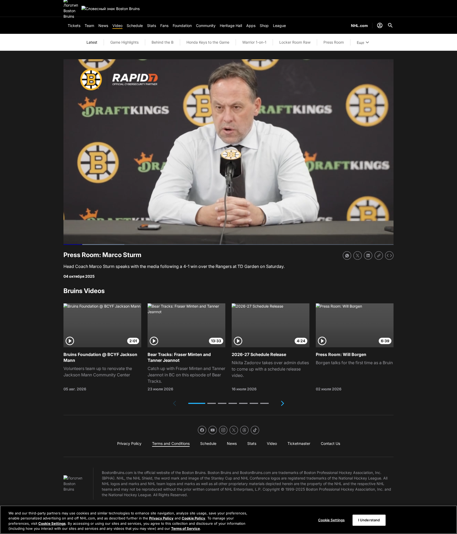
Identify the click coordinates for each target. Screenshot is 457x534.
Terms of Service (185, 528)
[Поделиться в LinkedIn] (368, 255)
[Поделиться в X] (357, 255)
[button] (196, 403)
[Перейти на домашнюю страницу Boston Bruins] (110, 8)
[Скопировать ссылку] (378, 255)
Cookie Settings (52, 523)
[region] (228, 519)
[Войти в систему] (380, 25)
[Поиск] (390, 25)
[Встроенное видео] (389, 255)
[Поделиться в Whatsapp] (347, 255)
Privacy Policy (161, 518)
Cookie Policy (193, 518)
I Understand (369, 520)
